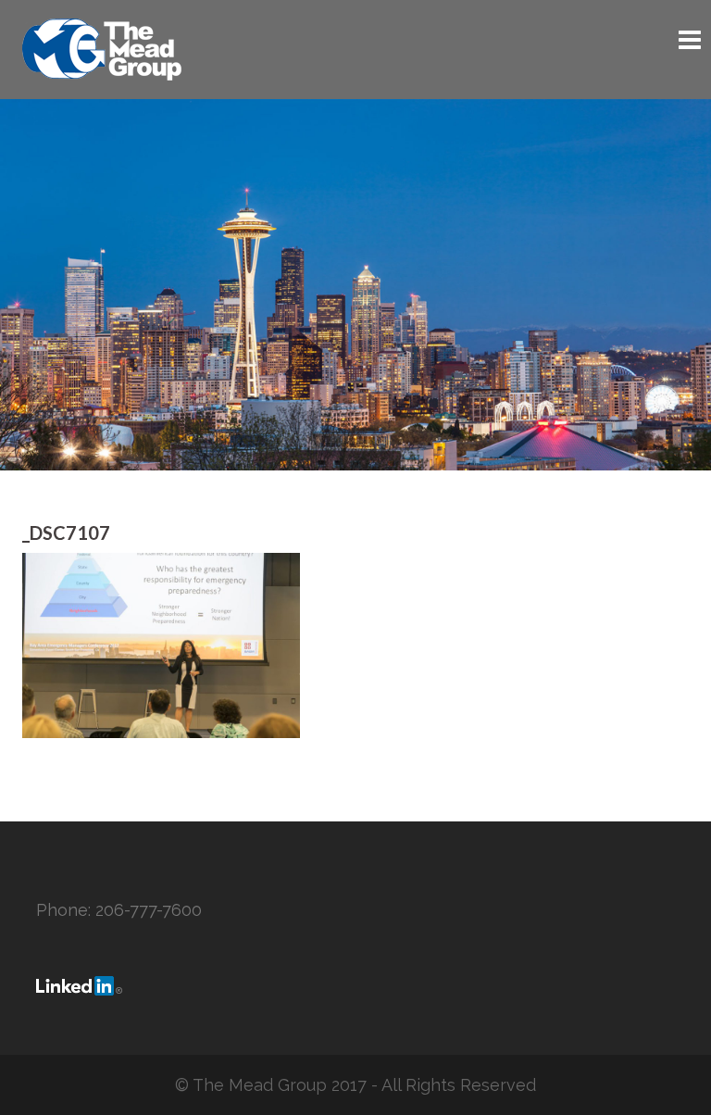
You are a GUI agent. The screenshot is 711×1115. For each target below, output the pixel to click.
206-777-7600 (148, 910)
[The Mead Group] (101, 47)
